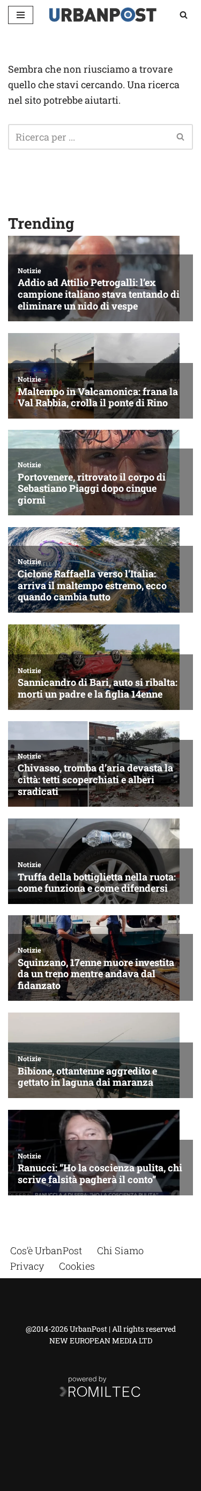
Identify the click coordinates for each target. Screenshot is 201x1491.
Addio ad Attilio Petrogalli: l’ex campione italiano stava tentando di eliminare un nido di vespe (99, 294)
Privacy (27, 1266)
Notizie (29, 270)
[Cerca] (184, 15)
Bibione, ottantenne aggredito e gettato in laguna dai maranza (87, 1076)
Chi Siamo (120, 1250)
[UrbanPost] (103, 14)
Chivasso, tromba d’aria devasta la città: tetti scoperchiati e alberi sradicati (95, 779)
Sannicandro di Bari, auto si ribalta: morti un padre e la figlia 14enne (97, 688)
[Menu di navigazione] (20, 15)
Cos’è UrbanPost (46, 1250)
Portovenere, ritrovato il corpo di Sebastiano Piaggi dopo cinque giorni (92, 489)
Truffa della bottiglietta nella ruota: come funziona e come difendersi (97, 882)
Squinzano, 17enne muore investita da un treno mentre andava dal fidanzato (96, 974)
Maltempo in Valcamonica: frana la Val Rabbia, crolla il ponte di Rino (98, 397)
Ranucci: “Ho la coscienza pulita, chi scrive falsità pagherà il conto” (100, 1173)
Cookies (77, 1266)
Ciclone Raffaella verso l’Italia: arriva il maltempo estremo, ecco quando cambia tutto (92, 585)
